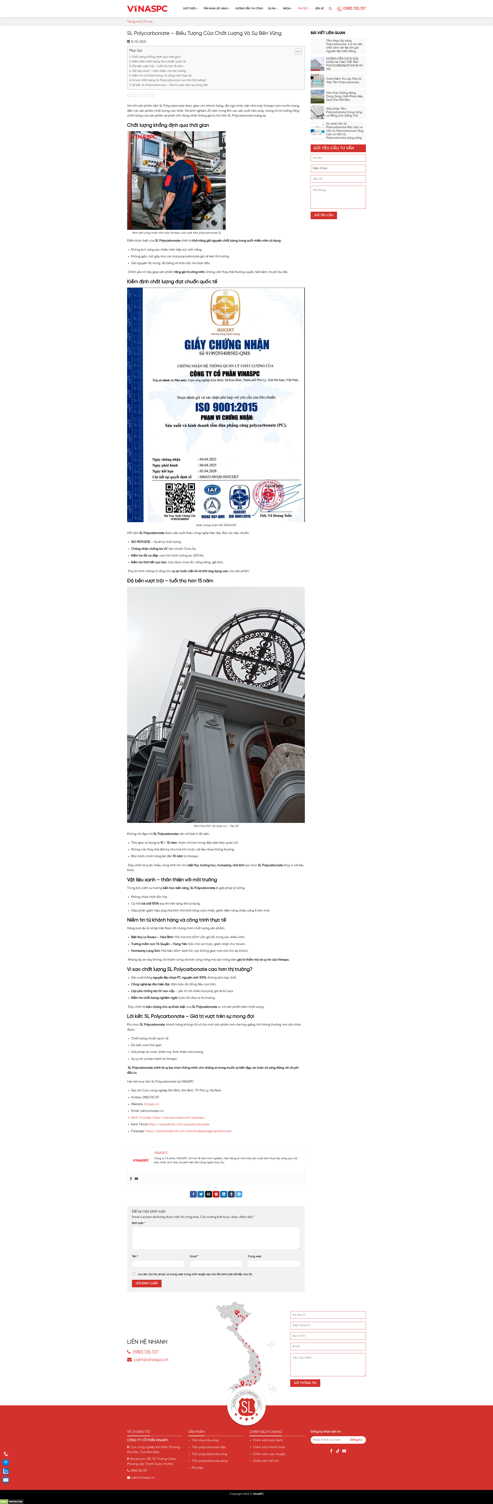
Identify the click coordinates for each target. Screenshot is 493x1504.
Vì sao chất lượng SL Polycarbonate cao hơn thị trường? (169, 80)
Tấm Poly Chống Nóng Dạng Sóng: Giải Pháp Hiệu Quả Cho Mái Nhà (344, 96)
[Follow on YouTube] (344, 1451)
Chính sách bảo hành (268, 1440)
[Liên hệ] (7, 1480)
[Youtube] (136, 1179)
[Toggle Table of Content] (296, 51)
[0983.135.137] (7, 1454)
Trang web (254, 1256)
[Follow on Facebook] (332, 1451)
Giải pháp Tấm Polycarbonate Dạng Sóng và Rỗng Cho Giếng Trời (344, 112)
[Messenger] (7, 1462)
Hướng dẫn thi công (249, 8)
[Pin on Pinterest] (216, 1194)
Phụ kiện (197, 1468)
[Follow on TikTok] (338, 1451)
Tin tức (302, 8)
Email (194, 1256)
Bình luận (138, 1223)
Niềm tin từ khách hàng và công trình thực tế (161, 75)
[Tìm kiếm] (330, 8)
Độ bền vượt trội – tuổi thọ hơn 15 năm (157, 66)
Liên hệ (319, 8)
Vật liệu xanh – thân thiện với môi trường (159, 71)
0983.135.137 (354, 9)
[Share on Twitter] (200, 1194)
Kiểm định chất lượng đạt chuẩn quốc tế (159, 61)
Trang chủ (134, 21)
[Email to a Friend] (208, 1194)
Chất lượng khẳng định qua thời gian (156, 57)
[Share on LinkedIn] (223, 1194)
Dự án (271, 8)
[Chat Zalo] (7, 1471)
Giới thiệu (189, 8)
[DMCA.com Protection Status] (11, 1501)
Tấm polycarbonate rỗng (209, 1454)
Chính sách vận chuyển (269, 1454)
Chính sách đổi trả (265, 1461)
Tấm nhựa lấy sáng (215, 8)
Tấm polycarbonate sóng (209, 1461)
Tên (135, 1256)
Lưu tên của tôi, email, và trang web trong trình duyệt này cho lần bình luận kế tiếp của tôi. (195, 1274)
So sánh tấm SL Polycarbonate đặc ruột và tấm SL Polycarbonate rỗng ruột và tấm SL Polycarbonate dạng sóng (344, 130)
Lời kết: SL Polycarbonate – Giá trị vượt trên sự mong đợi (170, 85)
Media (286, 8)
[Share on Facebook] (193, 1194)
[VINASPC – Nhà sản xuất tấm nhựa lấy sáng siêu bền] (147, 8)
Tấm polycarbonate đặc (209, 1447)
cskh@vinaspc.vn (151, 1359)
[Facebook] (131, 1179)
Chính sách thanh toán (269, 1447)
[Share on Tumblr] (231, 1194)
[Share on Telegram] (238, 1194)
